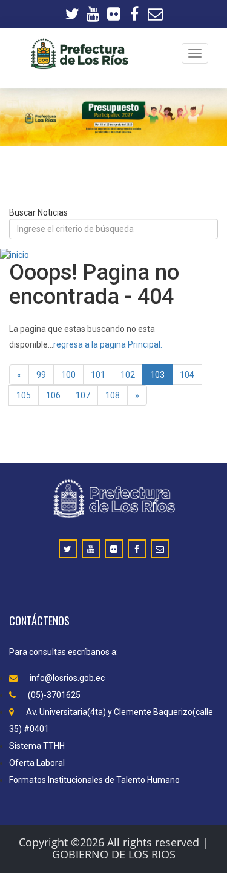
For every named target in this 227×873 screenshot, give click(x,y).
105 (23, 395)
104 (187, 375)
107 (83, 395)
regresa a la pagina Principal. (107, 344)
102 (127, 375)
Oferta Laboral (37, 763)
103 (157, 375)
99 (41, 375)
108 (112, 395)
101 (98, 375)
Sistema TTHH (37, 746)
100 (68, 375)
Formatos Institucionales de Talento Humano (94, 780)
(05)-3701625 (54, 695)
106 (53, 395)
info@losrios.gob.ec (67, 678)
